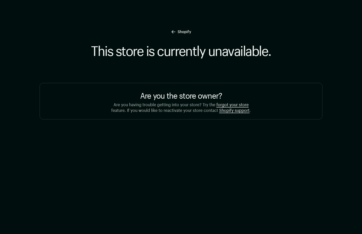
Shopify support (234, 109)
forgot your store (232, 104)
